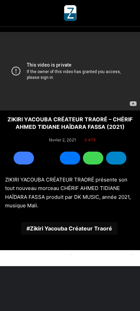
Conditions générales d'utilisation (70, 261)
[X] (47, 158)
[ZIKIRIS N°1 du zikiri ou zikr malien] (70, 13)
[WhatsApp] (93, 158)
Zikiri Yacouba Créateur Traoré (71, 228)
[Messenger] (70, 158)
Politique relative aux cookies (38, 254)
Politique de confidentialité (102, 254)
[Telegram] (116, 158)
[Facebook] (24, 158)
